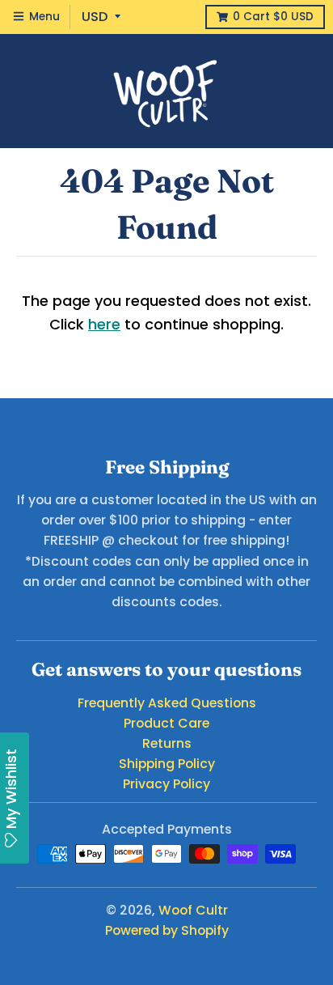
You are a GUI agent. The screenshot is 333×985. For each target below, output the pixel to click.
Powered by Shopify (167, 930)
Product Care (166, 723)
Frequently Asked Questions (167, 703)
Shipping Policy (167, 763)
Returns (167, 743)
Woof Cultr (193, 910)
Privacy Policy (166, 784)
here (104, 324)
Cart (273, 16)
